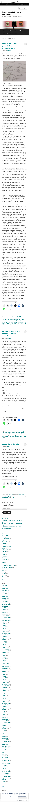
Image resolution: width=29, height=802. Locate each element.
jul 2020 (4, 607)
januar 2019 (5, 631)
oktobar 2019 (5, 619)
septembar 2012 (6, 746)
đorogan (8, 324)
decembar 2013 (6, 722)
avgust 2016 (5, 671)
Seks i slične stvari (7, 567)
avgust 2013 (5, 728)
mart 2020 (4, 612)
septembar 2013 (6, 727)
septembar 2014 (6, 708)
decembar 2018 (6, 633)
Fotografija (5, 541)
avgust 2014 (5, 709)
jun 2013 (4, 731)
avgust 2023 (5, 598)
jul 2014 (4, 711)
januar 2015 (5, 701)
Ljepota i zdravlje (13, 316)
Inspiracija (4, 543)
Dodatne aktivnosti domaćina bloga (10, 33)
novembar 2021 (5, 601)
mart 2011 (4, 768)
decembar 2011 (6, 760)
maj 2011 (4, 766)
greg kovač (4, 432)
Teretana (11, 431)
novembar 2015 (5, 685)
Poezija (4, 557)
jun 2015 (4, 693)
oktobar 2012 (5, 744)
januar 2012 (5, 759)
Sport (18, 316)
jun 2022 (4, 599)
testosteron (16, 323)
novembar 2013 (5, 724)
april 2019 (4, 626)
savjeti (3, 323)
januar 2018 (5, 647)
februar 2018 (5, 646)
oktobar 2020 (5, 606)
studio (11, 323)
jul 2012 (4, 749)
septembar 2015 (6, 688)
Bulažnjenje (5, 535)
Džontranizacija (6, 538)
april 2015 (4, 696)
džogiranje (4, 319)
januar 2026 (5, 587)
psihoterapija (19, 322)
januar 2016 (5, 682)
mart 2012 (4, 755)
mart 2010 (4, 774)
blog (21, 318)
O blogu (15, 30)
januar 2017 (5, 663)
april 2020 (4, 611)
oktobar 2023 (5, 596)
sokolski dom (22, 435)
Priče (3, 562)
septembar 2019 (6, 620)
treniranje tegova (6, 497)
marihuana (18, 319)
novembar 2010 (5, 773)
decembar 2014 (6, 703)
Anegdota (4, 533)
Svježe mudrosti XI (7, 525)
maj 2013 (4, 733)
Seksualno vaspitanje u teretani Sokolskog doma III (11, 333)
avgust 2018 (5, 639)
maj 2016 (4, 676)
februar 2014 (5, 719)
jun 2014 (4, 712)
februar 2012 (5, 757)
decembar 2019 (6, 617)
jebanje (9, 432)
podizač (4, 322)
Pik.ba (3, 554)
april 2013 (4, 735)
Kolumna (4, 545)
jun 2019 (4, 623)
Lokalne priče (5, 549)
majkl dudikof (15, 432)
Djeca (3, 537)
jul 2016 (4, 673)
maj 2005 (4, 779)
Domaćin (9, 30)
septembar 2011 (6, 763)
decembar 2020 (6, 604)
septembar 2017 (6, 650)
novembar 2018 (5, 634)
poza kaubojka (22, 433)
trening (24, 323)
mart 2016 (4, 679)
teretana (21, 436)
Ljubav (3, 548)
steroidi (8, 323)
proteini (4, 435)
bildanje (21, 494)
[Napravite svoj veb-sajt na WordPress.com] (14, 1)
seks (7, 435)
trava (20, 323)
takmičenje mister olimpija (12, 436)
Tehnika (4, 573)
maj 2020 (4, 609)
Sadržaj (20, 30)
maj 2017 (4, 657)
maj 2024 (4, 595)
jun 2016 (4, 674)
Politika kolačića (22, 796)
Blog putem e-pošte (7, 502)
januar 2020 (5, 615)
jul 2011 (4, 765)
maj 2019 (4, 625)
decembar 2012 (6, 741)
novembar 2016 (5, 666)
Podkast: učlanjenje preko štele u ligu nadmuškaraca (9, 46)
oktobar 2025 (5, 588)
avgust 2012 (5, 747)
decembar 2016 (6, 665)
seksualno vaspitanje (14, 435)
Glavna (4, 30)
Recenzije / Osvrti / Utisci (8, 565)
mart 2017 (4, 660)
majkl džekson (21, 432)
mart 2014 (4, 717)
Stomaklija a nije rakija (10, 444)
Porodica (4, 559)
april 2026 (4, 585)
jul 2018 (4, 641)
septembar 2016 (6, 669)
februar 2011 (5, 770)
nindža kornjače (9, 320)
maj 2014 (4, 714)
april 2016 (4, 677)
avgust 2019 (5, 622)
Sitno (3, 570)
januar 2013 (5, 739)
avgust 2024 (5, 591)
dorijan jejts (22, 431)
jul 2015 (4, 692)
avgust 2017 (5, 652)
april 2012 (4, 754)
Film (3, 540)
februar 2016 (5, 681)
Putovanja (4, 564)
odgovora (7, 437)
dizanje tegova (9, 496)
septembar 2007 (6, 778)
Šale (3, 578)
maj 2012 (4, 752)
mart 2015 (4, 698)
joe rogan (10, 319)
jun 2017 (4, 655)
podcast (24, 320)
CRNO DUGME (7, 512)
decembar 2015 (6, 684)
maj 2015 (4, 695)
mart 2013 (4, 736)
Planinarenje (5, 556)
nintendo (15, 320)
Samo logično (5, 518)
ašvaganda (17, 318)
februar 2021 (5, 603)
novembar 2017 (5, 649)
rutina (24, 322)
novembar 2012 (5, 743)
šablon (3, 324)
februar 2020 (5, 614)
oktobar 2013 (5, 725)
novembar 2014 (5, 704)
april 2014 (4, 716)
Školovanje (5, 580)
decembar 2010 (6, 771)
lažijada (14, 319)
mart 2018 (4, 644)
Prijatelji (4, 560)
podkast (8, 322)
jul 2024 (4, 593)
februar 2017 (5, 661)
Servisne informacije (7, 568)
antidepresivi (11, 318)
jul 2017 (4, 653)
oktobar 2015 (5, 687)
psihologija (13, 322)
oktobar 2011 (5, 762)
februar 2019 (5, 630)
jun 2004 (4, 781)
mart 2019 (4, 628)
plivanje (19, 320)
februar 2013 (5, 738)
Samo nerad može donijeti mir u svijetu (12, 523)
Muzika (4, 552)
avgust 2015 (5, 690)
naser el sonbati (6, 433)
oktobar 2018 (5, 636)
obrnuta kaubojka (14, 433)
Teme (21, 316)
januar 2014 (5, 720)
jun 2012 (4, 751)
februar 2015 (5, 700)
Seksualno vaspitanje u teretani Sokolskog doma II (13, 412)
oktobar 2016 (5, 668)
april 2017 (4, 658)
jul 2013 (4, 730)
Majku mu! (4, 551)
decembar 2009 (6, 776)
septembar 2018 (6, 638)
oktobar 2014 (5, 706)
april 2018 (4, 642)
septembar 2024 (6, 590)
